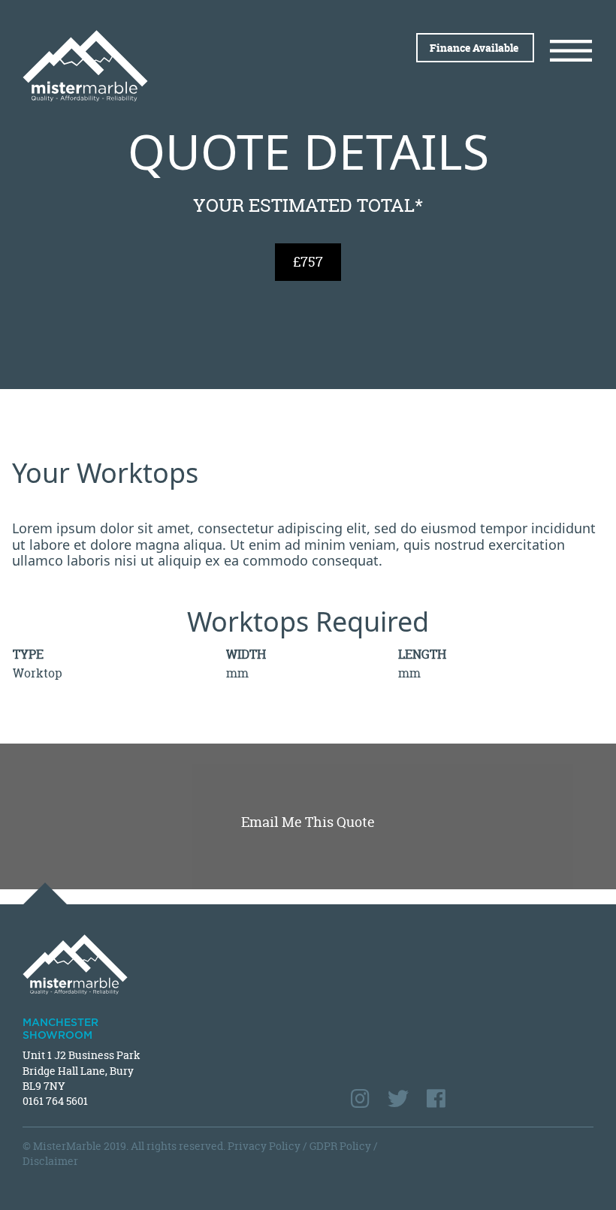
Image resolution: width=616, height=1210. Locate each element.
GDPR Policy (340, 1146)
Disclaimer (50, 1161)
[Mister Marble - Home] (160, 65)
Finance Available (475, 48)
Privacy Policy (264, 1146)
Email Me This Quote (308, 822)
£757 (308, 261)
